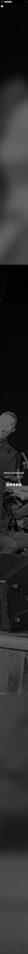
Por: (6, 476)
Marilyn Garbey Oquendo (13, 476)
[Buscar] (26, 1)
